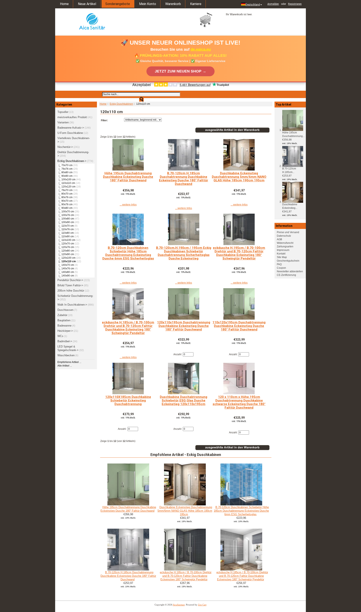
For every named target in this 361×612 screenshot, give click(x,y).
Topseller (62, 112)
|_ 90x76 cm (64, 204)
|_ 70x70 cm (64, 165)
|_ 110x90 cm (65, 236)
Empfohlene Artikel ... (69, 362)
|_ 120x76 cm (65, 247)
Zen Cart (202, 604)
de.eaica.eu (201, 49)
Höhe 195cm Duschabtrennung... (293, 134)
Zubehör (62, 315)
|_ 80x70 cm (64, 193)
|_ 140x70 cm (65, 264)
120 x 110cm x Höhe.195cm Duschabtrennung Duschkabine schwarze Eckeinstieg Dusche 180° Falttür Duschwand (239, 402)
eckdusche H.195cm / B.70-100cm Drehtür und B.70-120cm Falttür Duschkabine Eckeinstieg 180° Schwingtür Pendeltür (239, 253)
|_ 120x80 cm (65, 250)
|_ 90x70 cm (64, 200)
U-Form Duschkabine (70, 132)
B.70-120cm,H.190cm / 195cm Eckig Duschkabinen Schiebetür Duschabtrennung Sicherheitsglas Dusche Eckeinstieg (183, 253)
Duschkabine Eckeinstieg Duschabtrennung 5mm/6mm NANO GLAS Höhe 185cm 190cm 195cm (239, 176)
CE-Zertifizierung (286, 275)
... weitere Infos (128, 204)
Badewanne (64, 325)
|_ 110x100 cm (66, 240)
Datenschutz (284, 235)
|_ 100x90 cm (65, 222)
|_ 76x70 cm (64, 190)
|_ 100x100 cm (66, 179)
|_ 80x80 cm (64, 172)
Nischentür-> (65, 146)
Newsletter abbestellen (290, 271)
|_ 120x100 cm (66, 257)
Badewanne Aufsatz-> (70, 127)
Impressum (283, 250)
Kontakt (281, 253)
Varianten (63, 122)
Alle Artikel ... (64, 365)
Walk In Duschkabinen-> (72, 304)
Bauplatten (63, 320)
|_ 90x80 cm (64, 208)
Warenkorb (173, 4)
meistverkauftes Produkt (72, 117)
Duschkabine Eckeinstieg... (289, 206)
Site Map (282, 257)
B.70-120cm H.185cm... (289, 170)
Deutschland (252, 4)
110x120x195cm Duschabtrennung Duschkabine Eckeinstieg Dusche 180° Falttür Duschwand (239, 325)
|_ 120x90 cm (65, 254)
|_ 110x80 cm (65, 232)
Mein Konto (147, 4)
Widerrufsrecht (285, 242)
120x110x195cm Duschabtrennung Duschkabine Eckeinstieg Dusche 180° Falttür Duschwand (183, 325)
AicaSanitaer (179, 604)
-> (71, 161)
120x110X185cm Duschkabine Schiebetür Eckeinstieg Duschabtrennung (128, 400)
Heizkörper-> (65, 330)
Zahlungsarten (285, 246)
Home (64, 4)
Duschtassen (65, 309)
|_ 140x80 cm (65, 272)
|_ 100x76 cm (65, 215)
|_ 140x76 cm (65, 268)
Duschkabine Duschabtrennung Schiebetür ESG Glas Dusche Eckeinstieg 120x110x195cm (183, 400)
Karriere (195, 4)
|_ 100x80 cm (65, 218)
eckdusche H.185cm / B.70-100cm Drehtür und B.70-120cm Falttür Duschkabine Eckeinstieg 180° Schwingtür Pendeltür (128, 327)
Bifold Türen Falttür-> (70, 285)
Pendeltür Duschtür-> (70, 280)
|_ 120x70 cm (65, 243)
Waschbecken (66, 355)
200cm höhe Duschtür (70, 290)
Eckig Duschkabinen (121, 103)
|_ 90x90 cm (64, 175)
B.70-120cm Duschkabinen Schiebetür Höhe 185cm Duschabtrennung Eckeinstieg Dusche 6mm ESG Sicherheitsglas (128, 253)
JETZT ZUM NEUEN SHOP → (180, 71)
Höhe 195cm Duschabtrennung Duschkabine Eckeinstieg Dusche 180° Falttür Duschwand (128, 176)
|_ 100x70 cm (65, 211)
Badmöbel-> (64, 341)
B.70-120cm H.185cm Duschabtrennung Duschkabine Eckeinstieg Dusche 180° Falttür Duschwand (183, 178)
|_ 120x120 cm (66, 186)
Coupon (281, 267)
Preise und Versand (288, 232)
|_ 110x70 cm (65, 225)
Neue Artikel (87, 4)
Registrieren (295, 4)
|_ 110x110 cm (66, 183)
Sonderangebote (117, 4)
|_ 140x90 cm (65, 275)
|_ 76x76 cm (64, 168)
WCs (60, 336)
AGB (279, 239)
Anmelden (273, 4)
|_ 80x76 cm (64, 197)
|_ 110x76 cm (65, 229)
